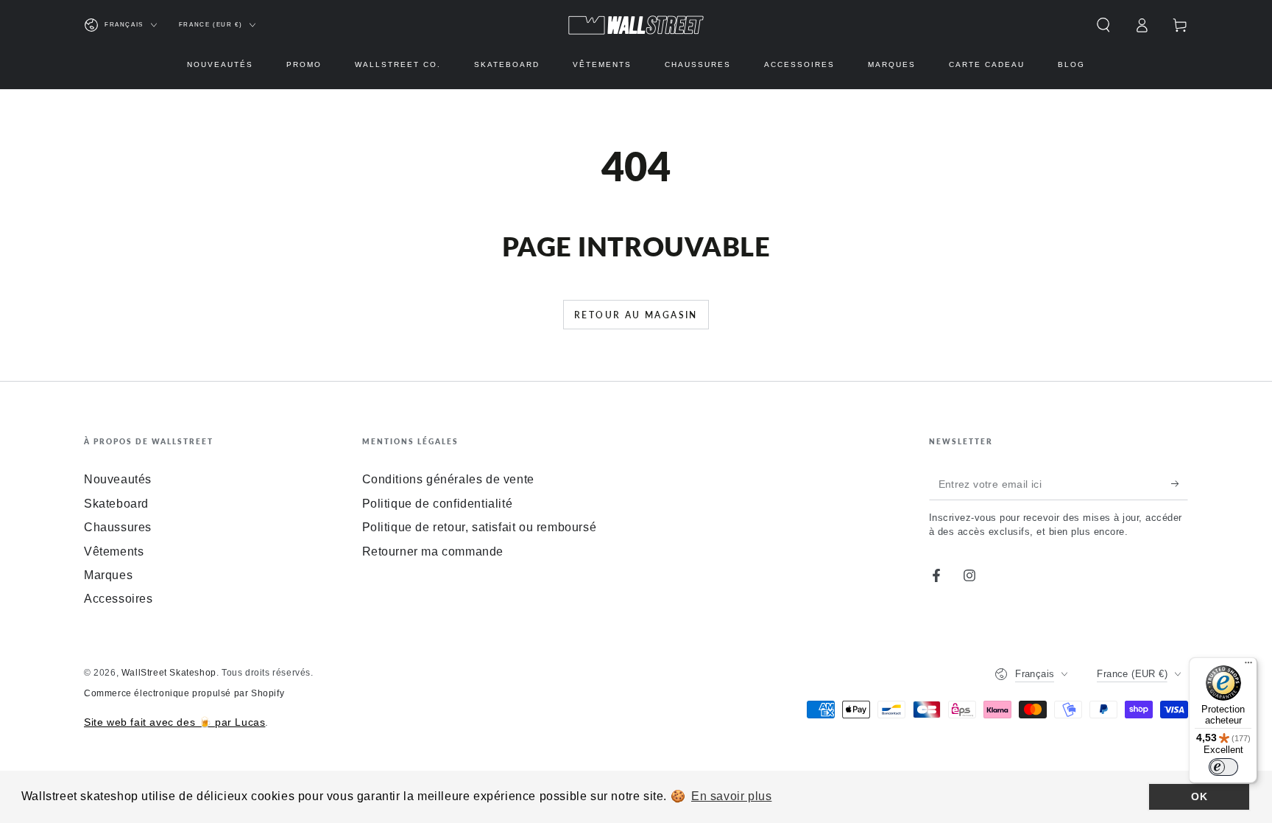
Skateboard (116, 503)
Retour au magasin (636, 315)
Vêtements (114, 551)
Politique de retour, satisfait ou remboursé (479, 527)
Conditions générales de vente (448, 479)
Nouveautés (118, 479)
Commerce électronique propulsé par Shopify (184, 693)
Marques (108, 575)
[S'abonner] (1179, 483)
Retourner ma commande (433, 551)
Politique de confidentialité (437, 503)
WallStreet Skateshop (168, 673)
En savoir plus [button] (731, 796)
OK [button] (1199, 796)
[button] (1103, 25)
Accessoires (118, 598)
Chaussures (118, 527)
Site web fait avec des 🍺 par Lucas (174, 722)
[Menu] (1248, 666)
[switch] (1223, 767)
